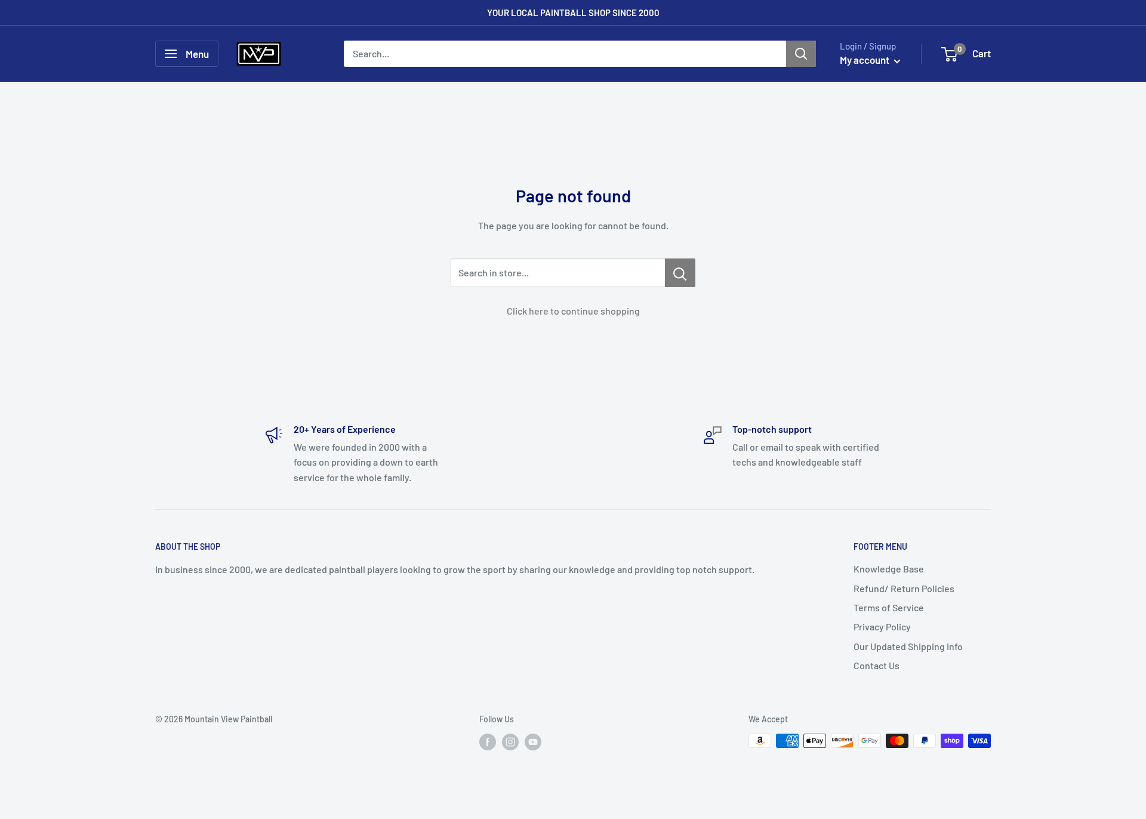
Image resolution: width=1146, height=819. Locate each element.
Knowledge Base (889, 568)
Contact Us (876, 665)
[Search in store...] (680, 272)
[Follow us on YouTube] (533, 742)
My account (865, 60)
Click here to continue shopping (573, 310)
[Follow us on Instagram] (510, 742)
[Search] (801, 54)
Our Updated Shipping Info (908, 646)
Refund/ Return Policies (904, 588)
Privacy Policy (882, 626)
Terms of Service (889, 607)
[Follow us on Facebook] (487, 742)
